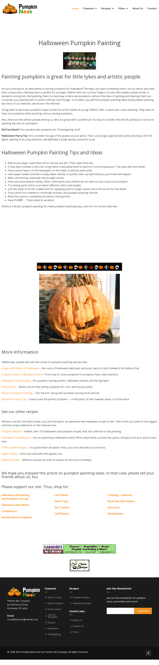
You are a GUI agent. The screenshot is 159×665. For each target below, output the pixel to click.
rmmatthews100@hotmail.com (22, 619)
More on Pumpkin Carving (17, 393)
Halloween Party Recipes (16, 380)
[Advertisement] (79, 21)
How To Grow (55, 597)
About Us (137, 8)
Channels (88, 8)
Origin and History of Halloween (20, 368)
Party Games (9, 387)
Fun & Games (54, 609)
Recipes (106, 8)
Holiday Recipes (11, 460)
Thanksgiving (54, 634)
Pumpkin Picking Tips (14, 399)
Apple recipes (9, 453)
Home (75, 8)
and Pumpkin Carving (15, 498)
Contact (152, 8)
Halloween (53, 628)
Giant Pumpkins (55, 603)
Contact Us (78, 626)
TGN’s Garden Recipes (14, 447)
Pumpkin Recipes (11, 431)
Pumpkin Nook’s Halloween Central (22, 374)
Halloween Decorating (16, 495)
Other (121, 8)
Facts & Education (53, 616)
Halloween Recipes (82, 603)
